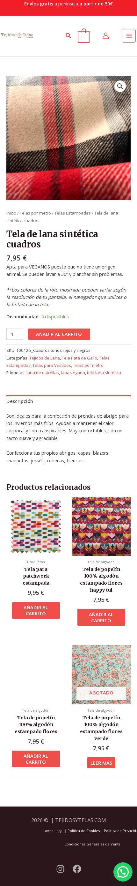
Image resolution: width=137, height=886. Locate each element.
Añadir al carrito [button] (36, 610)
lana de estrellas (42, 372)
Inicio (11, 213)
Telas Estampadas (72, 213)
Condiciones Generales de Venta (92, 844)
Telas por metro (35, 213)
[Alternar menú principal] (128, 35)
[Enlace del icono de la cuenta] (105, 35)
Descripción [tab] (19, 401)
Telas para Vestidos (51, 365)
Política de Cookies (84, 830)
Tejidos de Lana (44, 358)
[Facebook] (77, 869)
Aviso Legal (54, 830)
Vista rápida (36, 550)
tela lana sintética (104, 372)
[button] (68, 36)
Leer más (101, 763)
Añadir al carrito (59, 334)
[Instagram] (60, 869)
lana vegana (73, 372)
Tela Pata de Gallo (79, 358)
